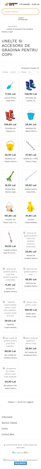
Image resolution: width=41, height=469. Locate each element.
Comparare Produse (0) (30, 68)
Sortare (5, 72)
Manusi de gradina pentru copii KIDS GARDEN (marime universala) (30, 257)
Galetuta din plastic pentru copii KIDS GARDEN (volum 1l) (10, 160)
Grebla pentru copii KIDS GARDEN (31, 190)
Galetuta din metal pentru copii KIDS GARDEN (30, 130)
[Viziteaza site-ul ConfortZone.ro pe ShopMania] (20, 463)
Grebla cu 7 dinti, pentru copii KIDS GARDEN (30, 160)
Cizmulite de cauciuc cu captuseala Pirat (31, 99)
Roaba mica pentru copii (31, 315)
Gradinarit (12, 26)
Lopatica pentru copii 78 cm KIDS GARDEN (10, 251)
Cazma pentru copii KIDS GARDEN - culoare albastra (10, 99)
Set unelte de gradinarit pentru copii (31, 354)
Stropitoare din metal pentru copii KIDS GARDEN (10, 387)
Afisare (23, 72)
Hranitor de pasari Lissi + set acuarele (10, 221)
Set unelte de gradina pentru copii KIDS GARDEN (10, 356)
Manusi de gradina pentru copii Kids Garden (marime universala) (10, 290)
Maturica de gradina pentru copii (30, 285)
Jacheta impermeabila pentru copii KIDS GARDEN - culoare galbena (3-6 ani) (31, 221)
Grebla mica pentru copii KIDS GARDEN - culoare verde (10, 190)
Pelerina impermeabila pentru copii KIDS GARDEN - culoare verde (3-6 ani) (10, 326)
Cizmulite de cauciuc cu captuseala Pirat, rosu (10, 130)
